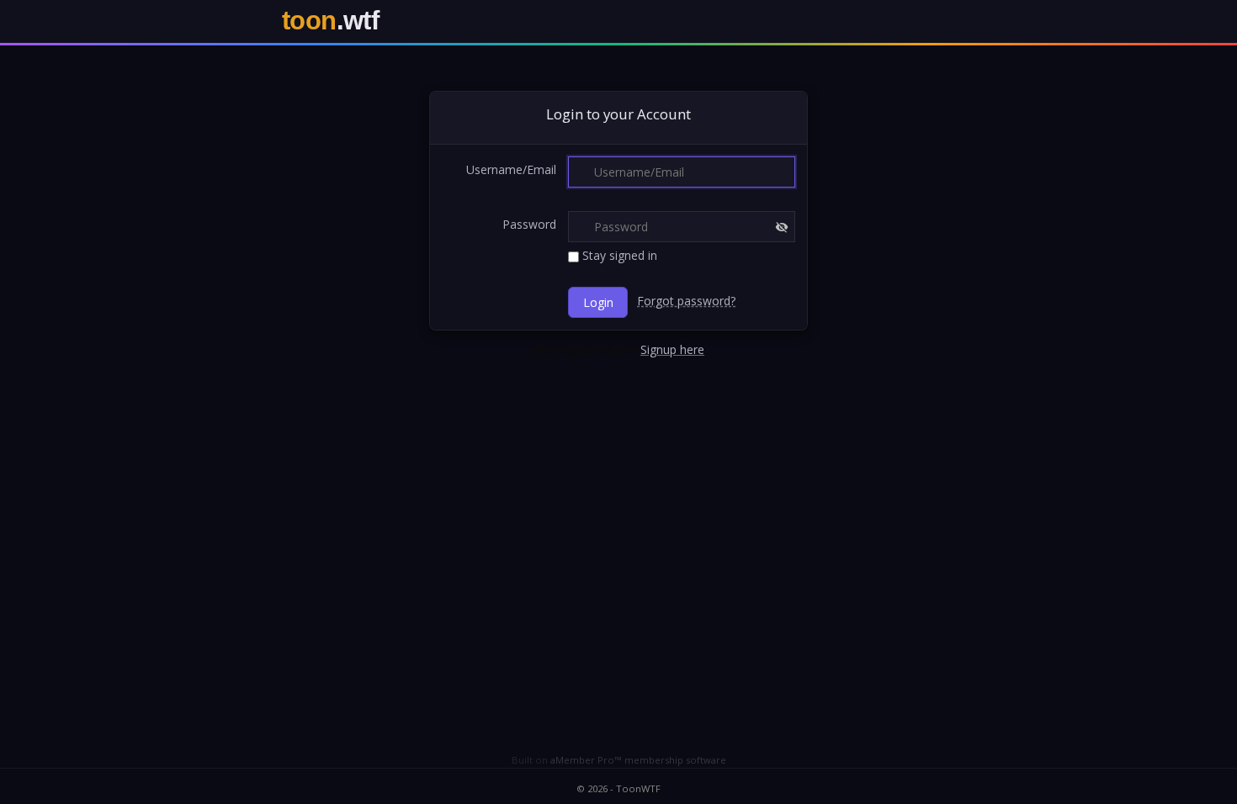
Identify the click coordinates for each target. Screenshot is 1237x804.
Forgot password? (686, 301)
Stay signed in (618, 255)
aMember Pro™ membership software (638, 760)
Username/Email (511, 169)
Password (529, 224)
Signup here (672, 349)
